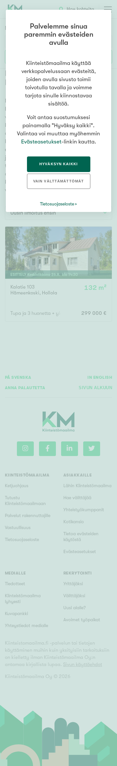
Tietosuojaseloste (57, 203)
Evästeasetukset (41, 142)
